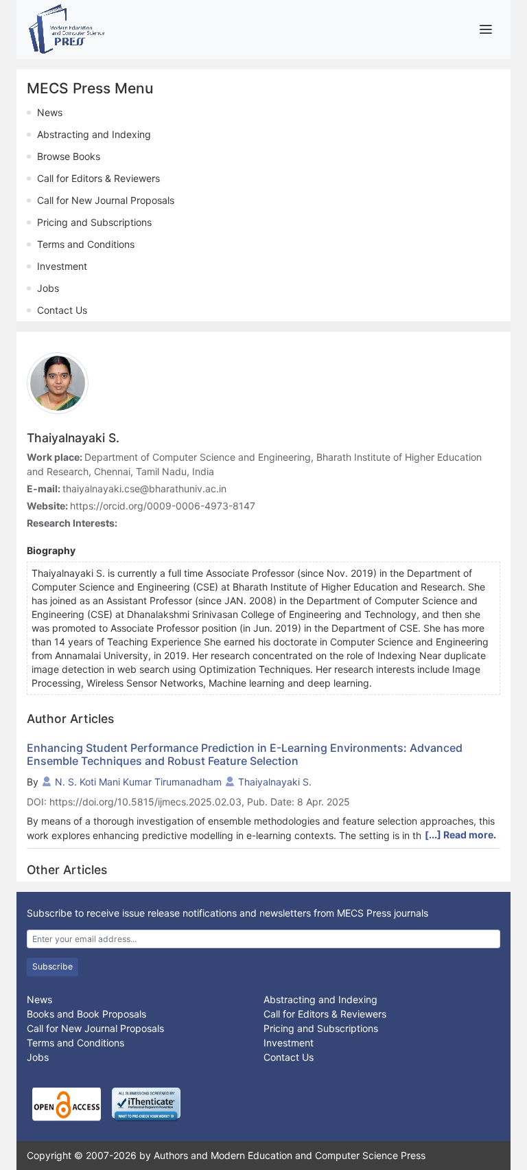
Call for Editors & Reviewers (98, 178)
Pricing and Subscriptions (94, 222)
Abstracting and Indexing (94, 134)
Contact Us (62, 310)
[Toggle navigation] (485, 29)
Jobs (48, 288)
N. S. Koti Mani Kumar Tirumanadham (138, 782)
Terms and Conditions (85, 244)
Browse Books (68, 156)
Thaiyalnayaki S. (275, 782)
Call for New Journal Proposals (105, 200)
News (49, 112)
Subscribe (52, 966)
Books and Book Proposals (86, 1014)
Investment (62, 266)
